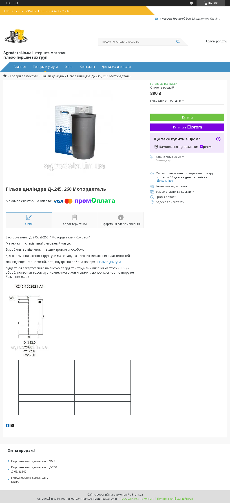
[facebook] (7, 426)
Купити (187, 117)
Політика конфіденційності (175, 499)
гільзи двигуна (110, 262)
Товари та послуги (24, 76)
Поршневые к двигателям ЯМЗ (33, 461)
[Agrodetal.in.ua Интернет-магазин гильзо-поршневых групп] (16, 35)
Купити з (179, 127)
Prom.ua (137, 494)
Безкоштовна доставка (171, 186)
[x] (12, 426)
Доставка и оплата (116, 66)
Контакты (87, 66)
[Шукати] (177, 42)
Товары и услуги (45, 66)
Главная (19, 66)
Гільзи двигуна (53, 76)
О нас (68, 66)
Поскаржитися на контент (137, 499)
